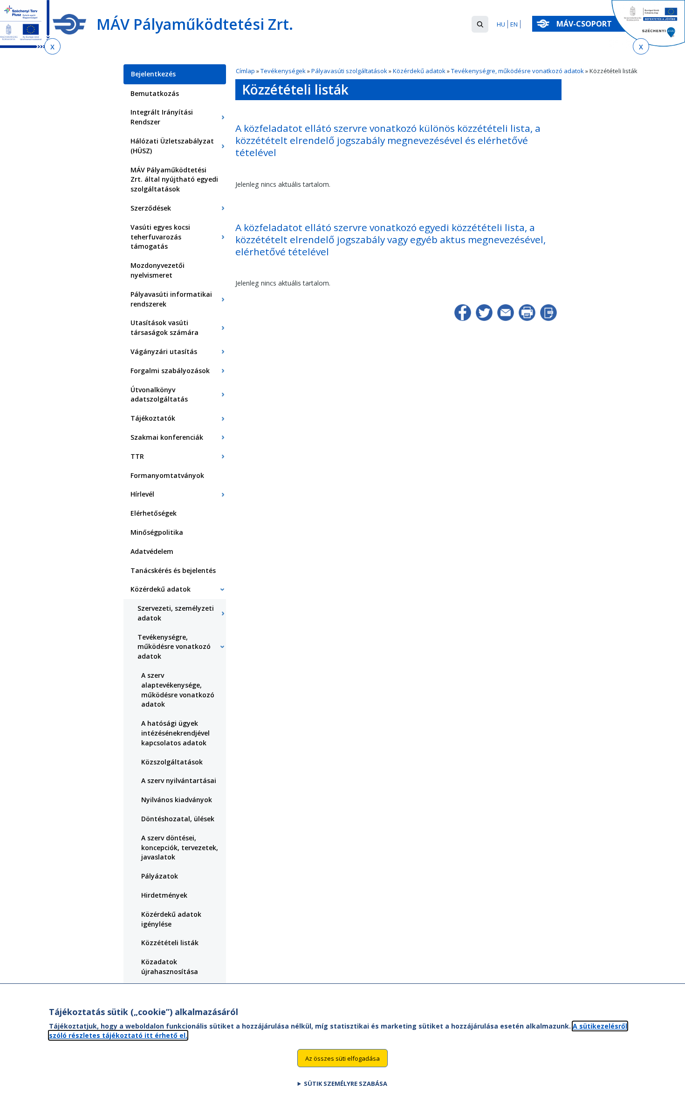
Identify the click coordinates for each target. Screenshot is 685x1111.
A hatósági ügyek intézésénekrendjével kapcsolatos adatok (175, 733)
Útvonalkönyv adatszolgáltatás (159, 394)
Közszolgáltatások (172, 761)
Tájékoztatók (152, 418)
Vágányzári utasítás (163, 351)
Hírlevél (142, 494)
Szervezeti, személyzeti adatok (175, 613)
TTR (137, 456)
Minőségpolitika (156, 532)
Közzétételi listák (170, 942)
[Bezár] (52, 46)
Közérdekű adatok (419, 71)
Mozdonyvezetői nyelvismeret (157, 270)
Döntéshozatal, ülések (177, 818)
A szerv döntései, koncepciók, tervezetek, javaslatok (179, 847)
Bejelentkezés (153, 73)
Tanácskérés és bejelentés (173, 570)
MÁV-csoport (585, 24)
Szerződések (150, 208)
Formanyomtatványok (167, 475)
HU (501, 24)
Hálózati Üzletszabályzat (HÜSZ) (172, 145)
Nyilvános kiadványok (176, 799)
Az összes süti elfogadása (342, 1058)
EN (514, 24)
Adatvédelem (151, 551)
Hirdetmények (164, 895)
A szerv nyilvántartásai (178, 780)
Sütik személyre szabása (345, 1083)
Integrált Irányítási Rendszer (161, 117)
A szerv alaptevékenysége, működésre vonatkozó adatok (177, 690)
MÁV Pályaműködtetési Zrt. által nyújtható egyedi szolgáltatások (174, 179)
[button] (480, 24)
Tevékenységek (283, 71)
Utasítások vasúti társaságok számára (164, 327)
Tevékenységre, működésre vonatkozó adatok (517, 71)
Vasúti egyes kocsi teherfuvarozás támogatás (160, 237)
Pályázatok (159, 876)
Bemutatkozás (154, 93)
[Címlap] (69, 24)
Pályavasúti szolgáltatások (349, 71)
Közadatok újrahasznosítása (169, 966)
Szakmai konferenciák (166, 437)
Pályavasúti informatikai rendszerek (171, 299)
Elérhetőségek (153, 513)
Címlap (245, 71)
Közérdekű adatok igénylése (171, 919)
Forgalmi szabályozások (170, 370)
